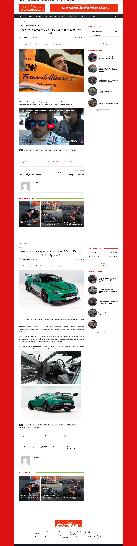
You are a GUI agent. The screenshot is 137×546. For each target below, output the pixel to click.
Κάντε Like (114, 31)
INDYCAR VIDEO (23, 153)
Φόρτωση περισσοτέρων (102, 111)
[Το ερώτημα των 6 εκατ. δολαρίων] (92, 102)
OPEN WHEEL (35, 26)
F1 (24, 21)
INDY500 (67, 150)
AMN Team (26, 37)
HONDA (55, 150)
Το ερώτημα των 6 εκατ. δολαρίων (108, 103)
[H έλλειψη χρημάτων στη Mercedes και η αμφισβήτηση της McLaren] (51, 214)
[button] (116, 16)
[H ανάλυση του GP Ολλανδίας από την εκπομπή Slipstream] (73, 214)
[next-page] (23, 230)
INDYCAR (73, 150)
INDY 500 (61, 150)
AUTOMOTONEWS (34, 150)
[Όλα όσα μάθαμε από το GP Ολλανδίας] (92, 91)
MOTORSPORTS (26, 26)
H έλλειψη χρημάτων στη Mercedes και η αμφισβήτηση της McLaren (51, 223)
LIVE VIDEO (32, 153)
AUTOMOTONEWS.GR (46, 150)
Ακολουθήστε (113, 35)
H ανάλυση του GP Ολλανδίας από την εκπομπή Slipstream (73, 224)
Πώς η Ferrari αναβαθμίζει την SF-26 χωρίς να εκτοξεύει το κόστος (29, 223)
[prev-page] (20, 230)
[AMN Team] (20, 38)
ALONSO (26, 150)
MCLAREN (38, 153)
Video (44, 153)
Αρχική (20, 21)
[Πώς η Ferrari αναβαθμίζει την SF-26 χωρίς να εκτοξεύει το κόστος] (29, 214)
